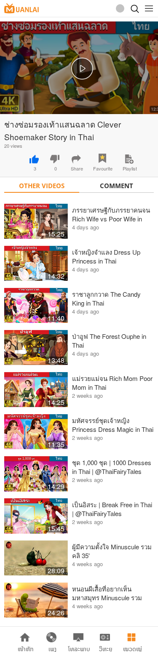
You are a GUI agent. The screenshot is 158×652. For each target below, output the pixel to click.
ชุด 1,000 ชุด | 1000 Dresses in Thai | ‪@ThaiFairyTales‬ (111, 467)
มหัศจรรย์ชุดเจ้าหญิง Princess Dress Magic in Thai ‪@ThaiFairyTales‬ (112, 425)
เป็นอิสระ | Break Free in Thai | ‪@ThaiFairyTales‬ (112, 509)
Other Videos (41, 185)
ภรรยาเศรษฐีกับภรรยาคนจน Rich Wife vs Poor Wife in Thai (111, 214)
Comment (116, 185)
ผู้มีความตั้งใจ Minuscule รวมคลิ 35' (112, 551)
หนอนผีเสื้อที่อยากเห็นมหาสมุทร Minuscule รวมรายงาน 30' (107, 593)
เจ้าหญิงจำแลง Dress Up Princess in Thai (106, 256)
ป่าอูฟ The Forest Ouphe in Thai (109, 340)
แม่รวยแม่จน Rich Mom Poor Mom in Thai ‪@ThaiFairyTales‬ (112, 382)
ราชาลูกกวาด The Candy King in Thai (106, 298)
